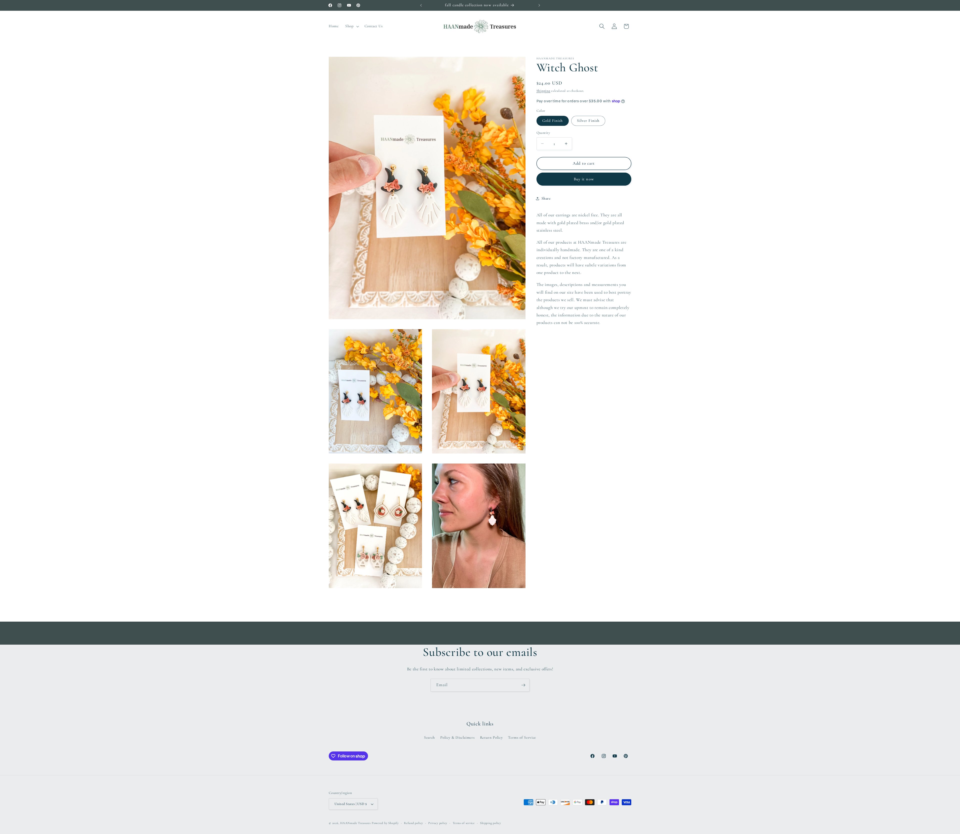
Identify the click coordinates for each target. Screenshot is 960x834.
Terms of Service (522, 737)
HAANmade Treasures (355, 823)
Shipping (543, 91)
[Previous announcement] (421, 5)
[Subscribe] (523, 685)
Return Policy (491, 737)
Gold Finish (552, 120)
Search (429, 737)
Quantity (543, 133)
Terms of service (464, 823)
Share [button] (546, 198)
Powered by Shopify (385, 823)
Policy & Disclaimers (457, 737)
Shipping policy (490, 823)
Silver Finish (588, 120)
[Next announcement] (539, 5)
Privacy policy (437, 823)
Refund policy (413, 823)
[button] (351, 26)
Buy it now (584, 179)
